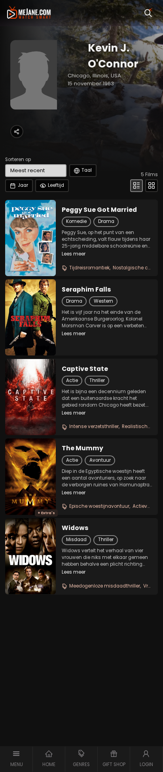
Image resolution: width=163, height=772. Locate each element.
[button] (16, 759)
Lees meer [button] (73, 254)
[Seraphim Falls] (30, 317)
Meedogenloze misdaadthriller (104, 586)
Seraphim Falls (86, 289)
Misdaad (76, 539)
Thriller (97, 380)
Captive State (85, 369)
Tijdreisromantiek (89, 268)
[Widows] (30, 556)
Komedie (76, 221)
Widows (75, 528)
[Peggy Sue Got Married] (30, 238)
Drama (106, 221)
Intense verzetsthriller (94, 426)
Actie (72, 380)
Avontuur (100, 460)
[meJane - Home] (29, 13)
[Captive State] (30, 397)
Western (103, 301)
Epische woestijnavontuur (99, 506)
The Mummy (82, 448)
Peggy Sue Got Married (99, 209)
